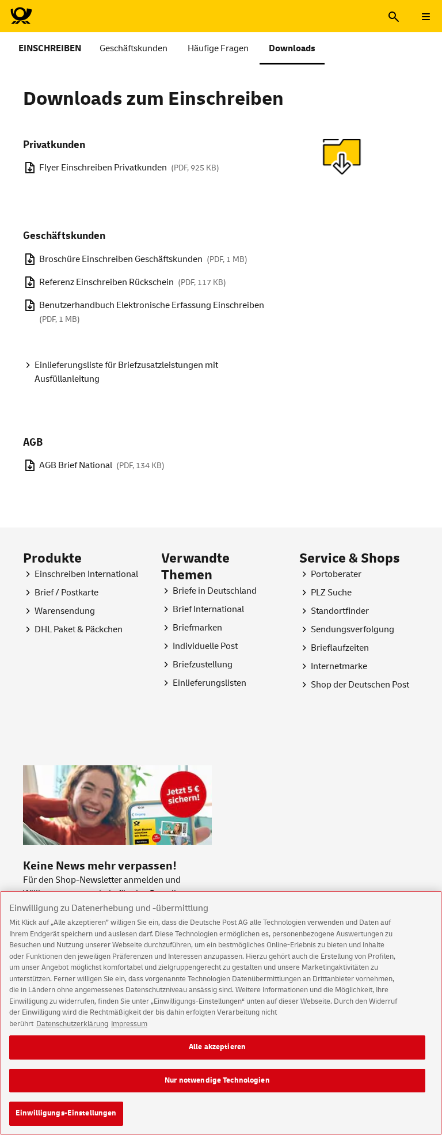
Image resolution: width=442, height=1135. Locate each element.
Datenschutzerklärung (72, 1023)
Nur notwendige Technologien (217, 1080)
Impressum (129, 1023)
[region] (221, 1013)
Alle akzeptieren (217, 1047)
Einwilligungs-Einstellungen (66, 1113)
